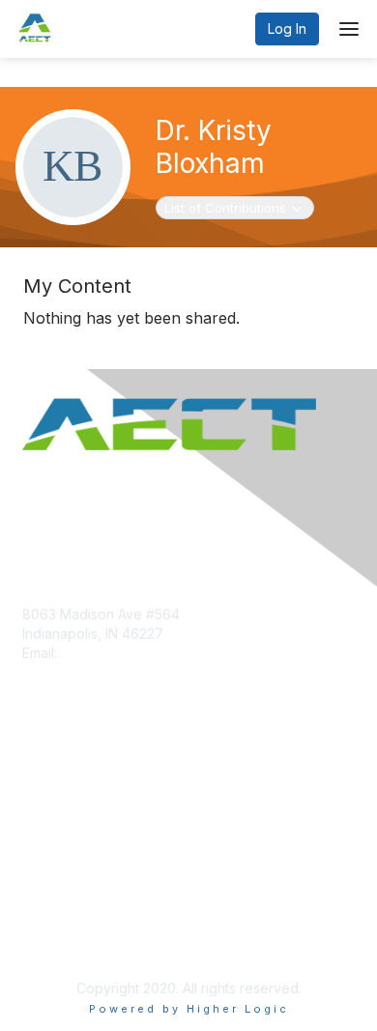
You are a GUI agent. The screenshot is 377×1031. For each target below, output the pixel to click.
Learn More (59, 805)
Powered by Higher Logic (189, 1009)
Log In (287, 28)
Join (35, 767)
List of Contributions (224, 207)
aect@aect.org (108, 652)
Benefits (48, 787)
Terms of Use (65, 939)
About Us (51, 921)
